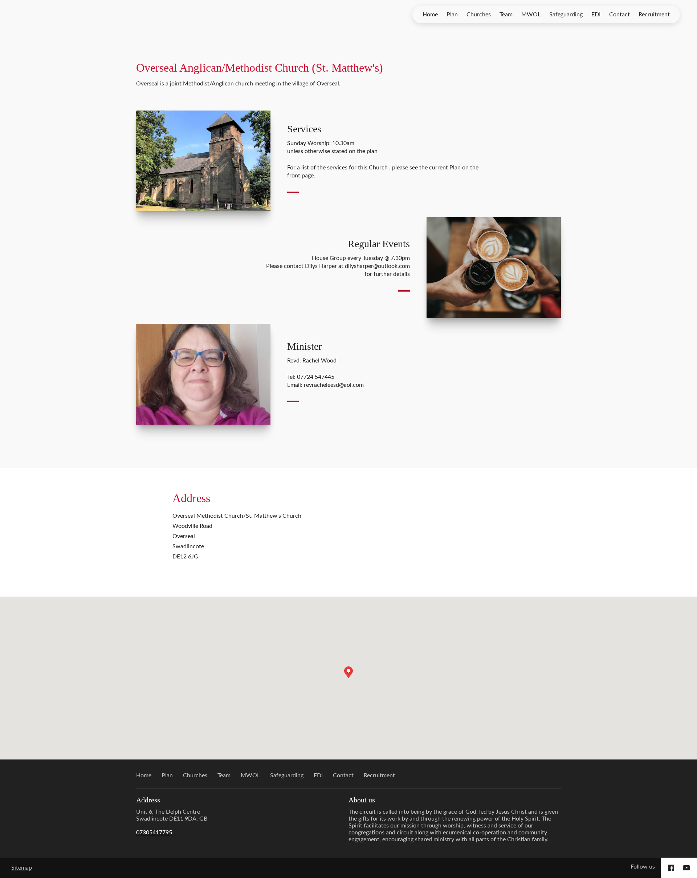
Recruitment (654, 14)
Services (304, 129)
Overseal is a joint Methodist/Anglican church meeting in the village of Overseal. (239, 84)
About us (361, 800)
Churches (478, 14)
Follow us (643, 867)
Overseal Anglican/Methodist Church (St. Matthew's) (259, 67)
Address (191, 498)
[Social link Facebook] (671, 867)
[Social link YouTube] (686, 867)
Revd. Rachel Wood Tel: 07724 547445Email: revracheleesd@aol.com (325, 373)
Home (430, 14)
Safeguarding (566, 14)
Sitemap (21, 868)
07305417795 (154, 832)
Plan (452, 14)
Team (506, 14)
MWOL (531, 14)
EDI (595, 14)
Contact (619, 14)
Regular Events (379, 243)
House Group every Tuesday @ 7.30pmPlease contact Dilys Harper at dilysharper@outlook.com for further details (338, 266)
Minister (304, 346)
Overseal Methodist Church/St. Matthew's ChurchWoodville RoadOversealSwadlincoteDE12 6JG (236, 536)
